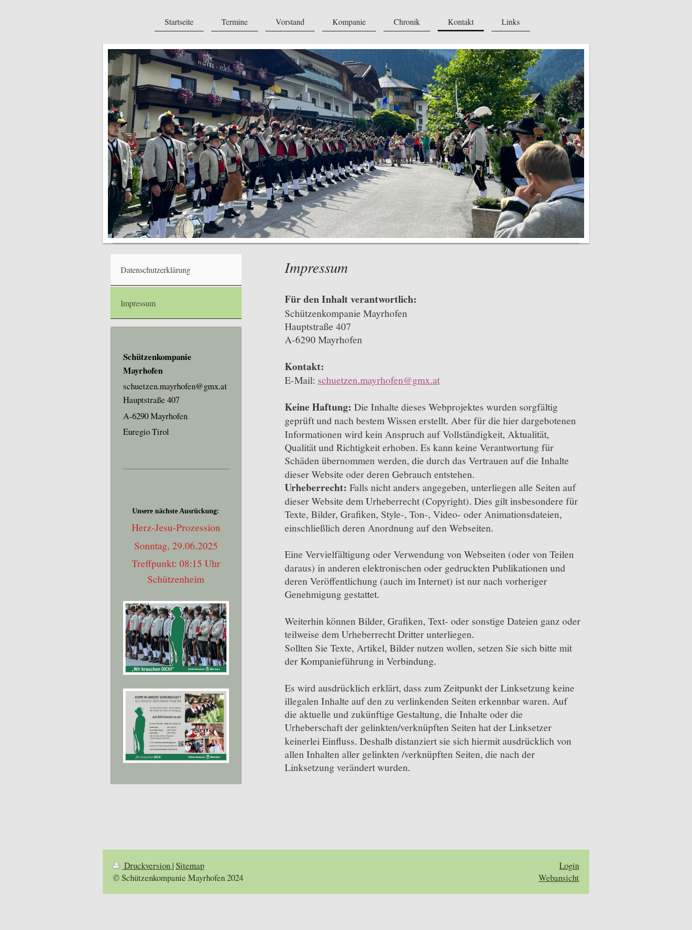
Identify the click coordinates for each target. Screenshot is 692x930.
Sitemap (190, 865)
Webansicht (559, 877)
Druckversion (147, 865)
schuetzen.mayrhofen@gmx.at (379, 379)
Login (569, 865)
